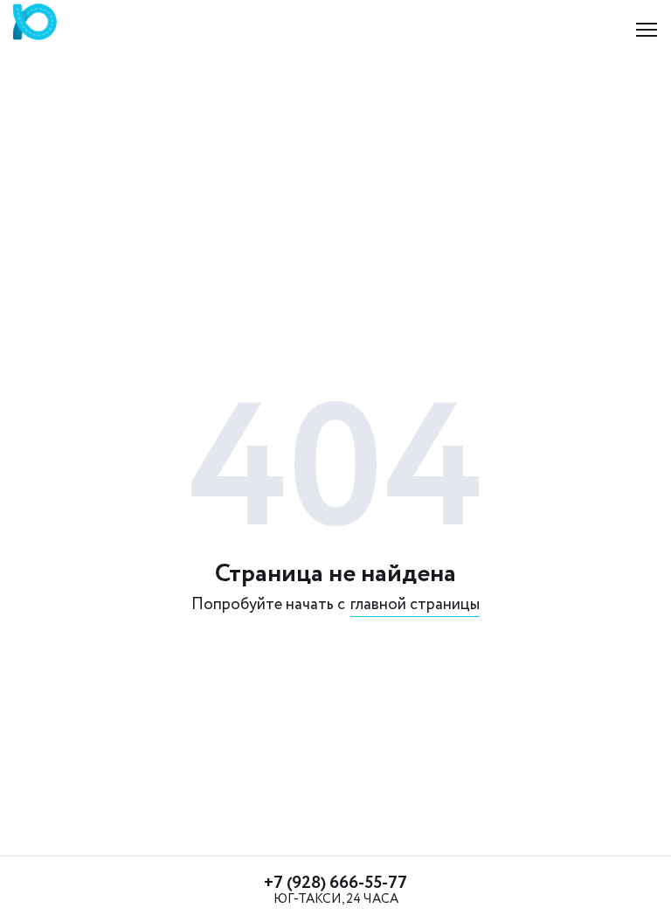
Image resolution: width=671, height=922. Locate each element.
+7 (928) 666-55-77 (335, 883)
